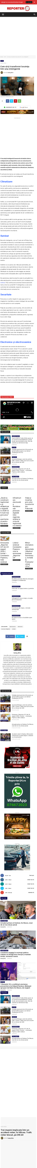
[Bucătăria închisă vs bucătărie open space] (5, 619)
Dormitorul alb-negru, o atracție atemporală (21, 608)
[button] (3, 14)
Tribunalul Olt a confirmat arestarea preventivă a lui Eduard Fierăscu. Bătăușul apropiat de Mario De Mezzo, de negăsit (15, 986)
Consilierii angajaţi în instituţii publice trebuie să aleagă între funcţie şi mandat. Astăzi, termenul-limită (15, 954)
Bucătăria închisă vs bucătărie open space (22, 618)
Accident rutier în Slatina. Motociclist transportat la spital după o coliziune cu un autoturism (22, 735)
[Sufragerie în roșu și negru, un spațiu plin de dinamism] (5, 599)
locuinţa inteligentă (5, 629)
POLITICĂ (14, 457)
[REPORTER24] (18, 8)
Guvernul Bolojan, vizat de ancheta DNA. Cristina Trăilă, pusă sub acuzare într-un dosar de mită (23, 460)
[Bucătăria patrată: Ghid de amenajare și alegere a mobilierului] (5, 580)
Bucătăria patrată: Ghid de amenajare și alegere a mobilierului (22, 579)
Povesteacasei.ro (6, 573)
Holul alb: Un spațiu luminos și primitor (23, 588)
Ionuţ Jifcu (10, 72)
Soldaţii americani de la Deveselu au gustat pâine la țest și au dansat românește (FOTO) (22, 451)
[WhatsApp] (19, 101)
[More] (27, 636)
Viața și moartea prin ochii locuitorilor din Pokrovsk (29, 503)
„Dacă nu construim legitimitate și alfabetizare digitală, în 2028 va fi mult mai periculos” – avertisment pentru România (4, 510)
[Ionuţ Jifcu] (2, 72)
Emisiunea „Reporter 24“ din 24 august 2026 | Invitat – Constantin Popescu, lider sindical (22, 470)
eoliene (2, 282)
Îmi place (32, 875)
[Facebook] (7, 101)
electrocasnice (12, 626)
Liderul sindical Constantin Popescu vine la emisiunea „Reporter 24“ (17, 550)
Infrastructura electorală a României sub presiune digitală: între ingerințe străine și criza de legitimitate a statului (17, 512)
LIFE (5, 56)
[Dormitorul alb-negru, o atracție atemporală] (5, 609)
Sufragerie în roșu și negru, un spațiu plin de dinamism (22, 599)
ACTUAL (14, 447)
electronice (20, 626)
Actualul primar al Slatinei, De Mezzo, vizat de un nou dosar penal (22, 479)
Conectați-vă (30, 879)
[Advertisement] (18, 36)
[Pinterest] (15, 101)
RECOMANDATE (15, 466)
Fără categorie (15, 476)
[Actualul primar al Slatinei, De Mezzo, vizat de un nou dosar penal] (5, 480)
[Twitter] (11, 101)
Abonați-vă (31, 892)
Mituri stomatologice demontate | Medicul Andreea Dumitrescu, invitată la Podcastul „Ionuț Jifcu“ (29, 554)
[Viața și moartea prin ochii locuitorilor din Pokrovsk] (29, 493)
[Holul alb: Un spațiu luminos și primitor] (5, 590)
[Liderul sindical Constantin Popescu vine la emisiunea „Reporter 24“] (17, 538)
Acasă (1, 56)
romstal (13, 629)
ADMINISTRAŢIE (15, 436)
